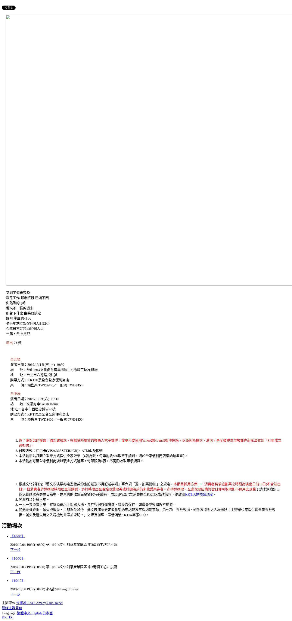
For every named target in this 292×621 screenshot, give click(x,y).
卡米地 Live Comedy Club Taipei (39, 603)
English (36, 613)
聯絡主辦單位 (12, 608)
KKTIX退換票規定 (199, 494)
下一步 (15, 550)
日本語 (48, 613)
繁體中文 (24, 613)
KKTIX (7, 617)
